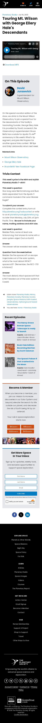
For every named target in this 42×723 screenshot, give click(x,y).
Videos (21, 580)
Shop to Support (21, 632)
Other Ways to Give (21, 640)
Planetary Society (14, 297)
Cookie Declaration (21, 715)
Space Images (21, 576)
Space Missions (21, 544)
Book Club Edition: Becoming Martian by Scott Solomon (26, 348)
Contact (21, 612)
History (32, 294)
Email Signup (21, 604)
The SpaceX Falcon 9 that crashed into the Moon (27, 361)
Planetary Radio (9, 14)
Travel (20, 636)
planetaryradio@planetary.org (24, 214)
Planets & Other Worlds (21, 540)
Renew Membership (21, 624)
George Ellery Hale (12, 162)
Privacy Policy (32, 497)
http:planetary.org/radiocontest (17, 211)
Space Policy (21, 552)
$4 (14, 426)
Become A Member (21, 608)
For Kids (21, 556)
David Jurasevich (24, 89)
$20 (13, 431)
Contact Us (24, 687)
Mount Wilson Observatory (16, 157)
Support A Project (21, 628)
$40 (27, 431)
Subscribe (21, 494)
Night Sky (21, 548)
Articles (21, 568)
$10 (27, 426)
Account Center (11, 687)
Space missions (19, 299)
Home (20, 307)
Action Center (21, 600)
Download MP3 (12, 64)
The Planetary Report (21, 588)
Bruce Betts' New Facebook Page (19, 166)
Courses (21, 584)
